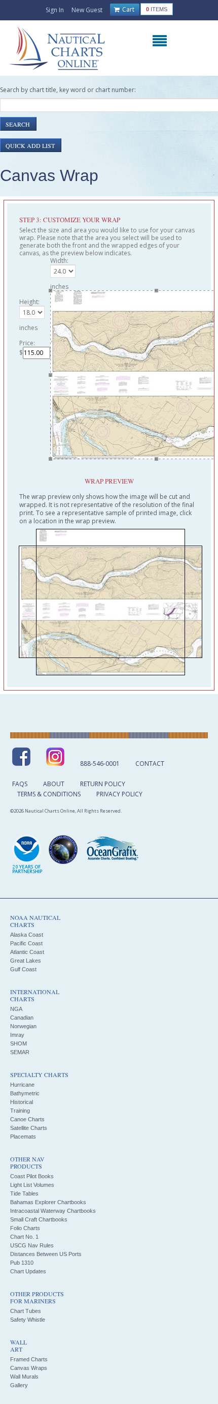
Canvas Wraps (28, 1368)
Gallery (19, 1385)
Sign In (55, 10)
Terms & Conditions (49, 794)
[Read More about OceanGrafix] (112, 849)
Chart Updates (28, 1271)
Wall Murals (24, 1376)
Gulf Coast (23, 969)
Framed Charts (29, 1359)
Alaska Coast (26, 935)
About (53, 784)
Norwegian (23, 1026)
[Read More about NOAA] (27, 854)
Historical (21, 1102)
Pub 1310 (21, 1263)
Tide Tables (24, 1193)
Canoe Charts (27, 1119)
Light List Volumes (32, 1185)
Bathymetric (25, 1093)
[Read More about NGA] (63, 849)
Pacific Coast (26, 943)
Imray (17, 1035)
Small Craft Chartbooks (38, 1219)
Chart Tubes (25, 1311)
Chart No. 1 (24, 1237)
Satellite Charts (28, 1128)
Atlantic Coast (27, 952)
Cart (127, 9)
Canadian (21, 1017)
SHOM (18, 1043)
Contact (149, 763)
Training (20, 1111)
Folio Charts (25, 1228)
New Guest (86, 10)
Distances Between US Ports (46, 1254)
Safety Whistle (27, 1320)
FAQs (19, 784)
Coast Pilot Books (32, 1176)
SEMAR (19, 1052)
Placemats (23, 1136)
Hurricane (22, 1085)
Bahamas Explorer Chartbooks (48, 1202)
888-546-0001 (100, 763)
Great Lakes (25, 961)
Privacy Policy (119, 794)
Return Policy (102, 784)
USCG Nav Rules (32, 1245)
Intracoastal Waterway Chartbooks (53, 1211)
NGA (16, 1009)
